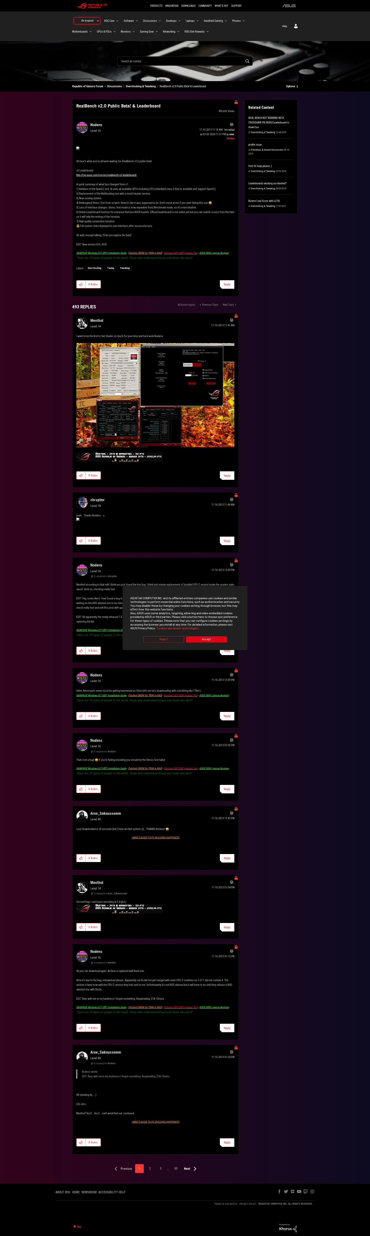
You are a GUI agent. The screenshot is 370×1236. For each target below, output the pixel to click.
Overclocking (94, 268)
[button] (81, 284)
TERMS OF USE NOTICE (225, 1203)
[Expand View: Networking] (178, 31)
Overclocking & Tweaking (141, 86)
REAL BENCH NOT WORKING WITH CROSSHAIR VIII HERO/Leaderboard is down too (268, 122)
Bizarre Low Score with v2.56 (264, 200)
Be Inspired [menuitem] (87, 20)
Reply (227, 284)
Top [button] (79, 1226)
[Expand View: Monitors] (133, 31)
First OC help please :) (260, 166)
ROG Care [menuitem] (109, 20)
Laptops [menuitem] (190, 20)
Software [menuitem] (129, 20)
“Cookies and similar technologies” (177, 628)
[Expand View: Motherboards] (90, 31)
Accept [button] (206, 639)
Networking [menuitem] (169, 31)
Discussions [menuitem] (150, 20)
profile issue (255, 144)
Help (284, 26)
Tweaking (125, 268)
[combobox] (185, 61)
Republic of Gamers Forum (87, 86)
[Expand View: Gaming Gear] (157, 31)
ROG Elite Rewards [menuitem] (195, 31)
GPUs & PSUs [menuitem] (104, 31)
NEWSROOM (89, 1192)
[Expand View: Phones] (244, 20)
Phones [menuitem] (236, 20)
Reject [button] (164, 639)
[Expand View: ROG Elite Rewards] (207, 31)
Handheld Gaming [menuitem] (213, 20)
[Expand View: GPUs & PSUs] (114, 31)
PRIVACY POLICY (247, 1203)
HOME (76, 1192)
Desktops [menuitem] (171, 20)
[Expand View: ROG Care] (117, 20)
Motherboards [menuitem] (80, 31)
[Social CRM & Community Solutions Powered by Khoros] (288, 1227)
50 (175, 1168)
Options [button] (290, 86)
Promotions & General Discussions (267, 150)
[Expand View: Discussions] (160, 20)
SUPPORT (236, 5)
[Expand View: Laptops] (197, 20)
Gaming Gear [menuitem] (147, 31)
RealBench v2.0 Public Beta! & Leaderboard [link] (183, 86)
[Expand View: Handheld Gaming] (226, 20)
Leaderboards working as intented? (267, 183)
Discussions (114, 86)
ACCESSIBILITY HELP (111, 1192)
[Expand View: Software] (137, 20)
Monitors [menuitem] (126, 31)
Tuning (110, 268)
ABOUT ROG (63, 1192)
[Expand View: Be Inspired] (98, 20)
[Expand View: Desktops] (179, 20)
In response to (105, 576)
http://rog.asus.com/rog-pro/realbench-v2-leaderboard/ (106, 175)
